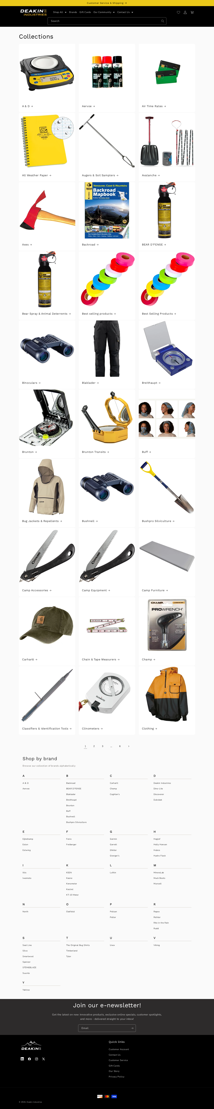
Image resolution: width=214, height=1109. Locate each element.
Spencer (27, 962)
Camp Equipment (94, 590)
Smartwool (28, 956)
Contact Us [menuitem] (123, 12)
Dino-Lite (158, 788)
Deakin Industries (162, 783)
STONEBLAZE (29, 967)
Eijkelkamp (28, 839)
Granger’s (115, 855)
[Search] (162, 21)
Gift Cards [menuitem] (85, 12)
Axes (25, 244)
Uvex (112, 945)
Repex (157, 911)
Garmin (113, 839)
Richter (157, 917)
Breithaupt (149, 382)
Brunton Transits (94, 452)
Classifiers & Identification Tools (45, 728)
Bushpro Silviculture (156, 521)
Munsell (158, 883)
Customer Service (118, 1060)
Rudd (156, 928)
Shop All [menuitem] (58, 12)
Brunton (28, 452)
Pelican (113, 911)
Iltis (24, 872)
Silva (25, 950)
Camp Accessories (35, 590)
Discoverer (159, 794)
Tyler (68, 956)
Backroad (88, 244)
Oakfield (70, 911)
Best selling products (97, 313)
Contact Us (115, 1054)
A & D (26, 106)
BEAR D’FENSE (152, 244)
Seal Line (27, 945)
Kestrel (69, 889)
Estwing (27, 850)
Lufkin (113, 872)
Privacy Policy (116, 1076)
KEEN (69, 872)
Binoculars (29, 382)
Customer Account (119, 1049)
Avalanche (149, 175)
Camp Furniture (153, 590)
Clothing (148, 728)
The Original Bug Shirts (78, 945)
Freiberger (71, 844)
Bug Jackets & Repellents (40, 521)
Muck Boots (159, 878)
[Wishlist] (178, 12)
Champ (147, 659)
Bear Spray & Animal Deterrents (45, 313)
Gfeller (113, 850)
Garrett (113, 844)
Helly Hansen (160, 844)
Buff (145, 452)
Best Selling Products (157, 313)
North (25, 911)
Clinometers (90, 728)
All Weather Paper (35, 175)
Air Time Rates (152, 106)
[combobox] (107, 21)
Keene (69, 878)
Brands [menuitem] (73, 12)
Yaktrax (26, 990)
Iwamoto (27, 878)
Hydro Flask (160, 855)
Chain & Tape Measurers (99, 659)
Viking (157, 945)
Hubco (157, 850)
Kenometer (71, 883)
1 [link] (85, 746)
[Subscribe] (132, 1028)
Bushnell (88, 521)
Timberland (71, 950)
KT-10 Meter (72, 894)
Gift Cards (114, 1065)
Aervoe (87, 106)
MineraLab (159, 872)
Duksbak (158, 799)
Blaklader (89, 382)
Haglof (157, 839)
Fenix (68, 839)
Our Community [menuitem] (102, 12)
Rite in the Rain (161, 922)
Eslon (25, 844)
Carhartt (28, 659)
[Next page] (128, 746)
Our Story (114, 1071)
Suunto (26, 973)
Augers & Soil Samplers (98, 175)
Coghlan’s (115, 794)
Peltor (113, 917)
